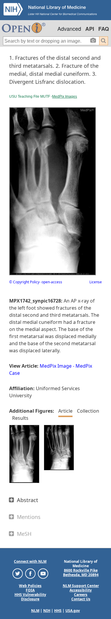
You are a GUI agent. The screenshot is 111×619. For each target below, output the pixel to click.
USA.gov (72, 610)
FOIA (30, 590)
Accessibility (81, 590)
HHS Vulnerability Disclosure (30, 597)
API (89, 29)
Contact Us (80, 599)
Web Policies (30, 585)
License (95, 281)
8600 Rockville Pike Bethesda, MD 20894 (81, 572)
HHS (58, 610)
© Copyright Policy (24, 281)
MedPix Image (56, 366)
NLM (35, 610)
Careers (80, 594)
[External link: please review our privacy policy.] (17, 573)
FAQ (103, 29)
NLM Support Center (81, 585)
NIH (46, 610)
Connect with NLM (30, 561)
